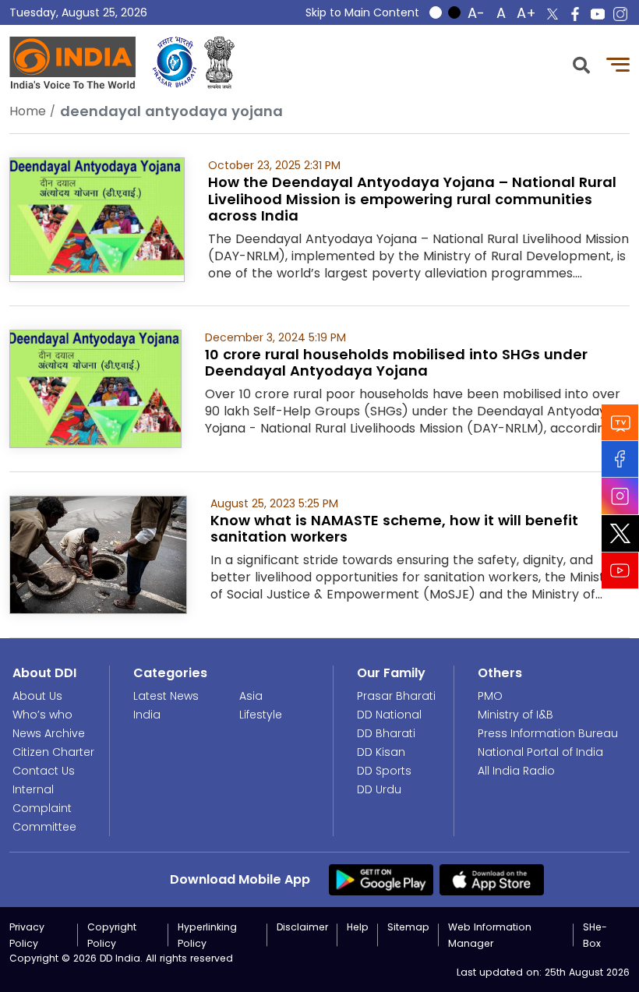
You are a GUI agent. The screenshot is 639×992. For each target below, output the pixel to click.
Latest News (166, 696)
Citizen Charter (53, 752)
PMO (490, 696)
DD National (389, 714)
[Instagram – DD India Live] (620, 14)
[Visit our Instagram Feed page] (620, 495)
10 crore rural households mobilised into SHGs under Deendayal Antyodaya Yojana (396, 362)
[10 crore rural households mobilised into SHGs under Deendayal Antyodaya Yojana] (95, 388)
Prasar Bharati (396, 696)
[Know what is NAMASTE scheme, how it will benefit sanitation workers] (98, 554)
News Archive (48, 733)
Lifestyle (260, 714)
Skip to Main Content (362, 12)
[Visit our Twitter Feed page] (620, 533)
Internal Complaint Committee (44, 808)
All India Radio (516, 770)
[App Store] (492, 879)
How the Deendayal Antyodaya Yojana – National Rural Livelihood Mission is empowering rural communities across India (412, 198)
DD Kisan (381, 752)
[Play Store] (381, 879)
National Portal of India (540, 752)
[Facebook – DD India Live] (575, 14)
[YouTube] (620, 570)
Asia (251, 696)
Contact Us (43, 770)
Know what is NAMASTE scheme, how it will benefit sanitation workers (394, 528)
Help (358, 927)
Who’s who (42, 714)
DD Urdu (379, 789)
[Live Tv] (620, 422)
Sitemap (408, 927)
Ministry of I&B (515, 714)
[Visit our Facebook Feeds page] (620, 458)
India (147, 714)
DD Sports (384, 770)
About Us (37, 696)
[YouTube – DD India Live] (597, 14)
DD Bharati (386, 733)
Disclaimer (302, 927)
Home (27, 111)
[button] (581, 63)
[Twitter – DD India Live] (552, 14)
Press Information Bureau (548, 733)
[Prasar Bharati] (174, 63)
